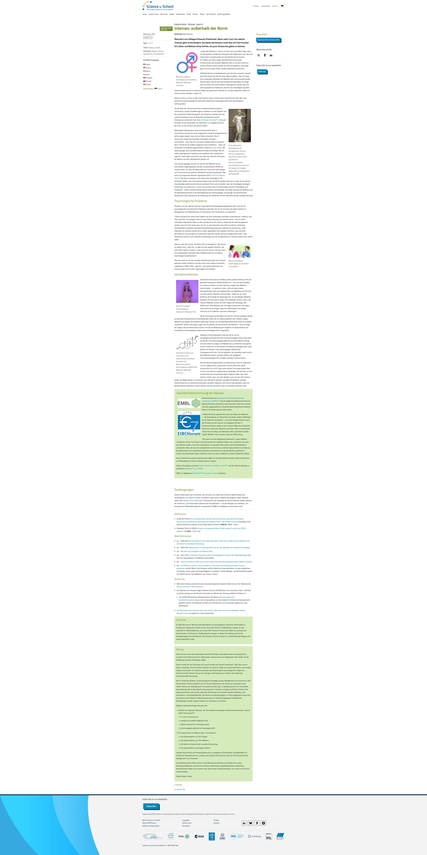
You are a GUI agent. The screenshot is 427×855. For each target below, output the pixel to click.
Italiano (147, 71)
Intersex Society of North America (189, 586)
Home (144, 14)
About (202, 14)
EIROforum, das (205, 473)
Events (195, 14)
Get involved (211, 14)
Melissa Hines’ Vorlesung (193, 500)
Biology (151, 47)
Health (157, 47)
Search (274, 6)
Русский (148, 81)
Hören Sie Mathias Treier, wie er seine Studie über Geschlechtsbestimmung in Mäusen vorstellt (216, 561)
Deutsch (148, 68)
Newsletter (265, 6)
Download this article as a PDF (268, 40)
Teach (188, 14)
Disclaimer (186, 825)
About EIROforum (149, 823)
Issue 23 (199, 24)
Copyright (185, 820)
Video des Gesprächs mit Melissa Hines (198, 551)
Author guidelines (223, 14)
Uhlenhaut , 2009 (193, 468)
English (147, 64)
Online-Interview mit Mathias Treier (213, 465)
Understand (180, 14)
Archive (216, 820)
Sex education (159, 53)
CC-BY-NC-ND (179, 789)
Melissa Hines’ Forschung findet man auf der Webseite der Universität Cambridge (219, 547)
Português (148, 78)
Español (148, 84)
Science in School (180, 24)
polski (147, 74)
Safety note (186, 823)
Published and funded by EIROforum (154, 845)
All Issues (163, 14)
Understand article (166, 29)
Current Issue (154, 14)
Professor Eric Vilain (209, 120)
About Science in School (151, 820)
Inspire (171, 14)
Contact (256, 6)
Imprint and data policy (150, 825)
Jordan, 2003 (216, 147)
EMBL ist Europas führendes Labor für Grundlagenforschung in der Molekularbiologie (215, 555)
